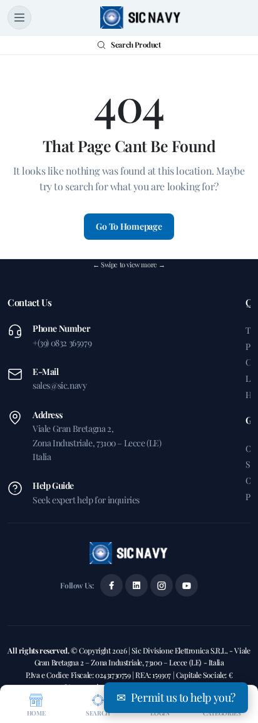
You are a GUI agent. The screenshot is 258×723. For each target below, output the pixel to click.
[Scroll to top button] (237, 666)
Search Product (135, 44)
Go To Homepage (129, 226)
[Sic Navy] (141, 17)
